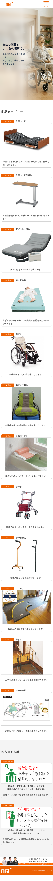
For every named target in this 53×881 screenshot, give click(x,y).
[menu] (46, 3)
